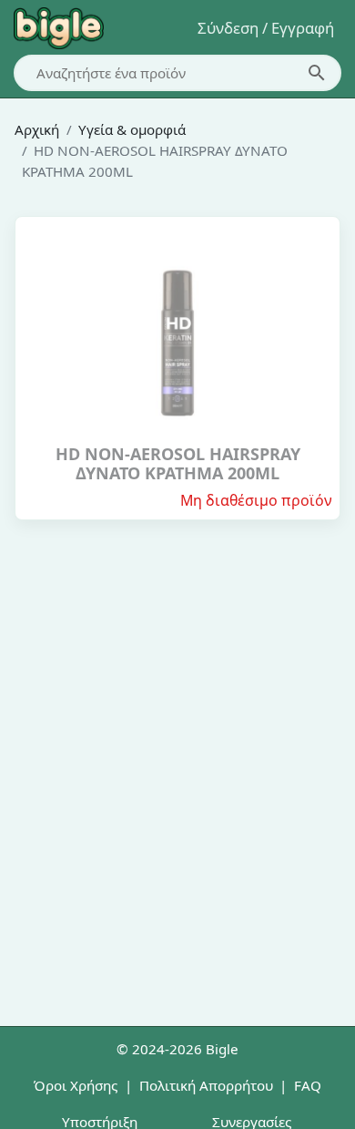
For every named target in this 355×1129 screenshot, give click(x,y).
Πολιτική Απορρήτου (206, 1085)
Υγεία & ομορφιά (132, 129)
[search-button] (317, 73)
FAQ (307, 1085)
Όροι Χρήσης (75, 1085)
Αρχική (37, 129)
